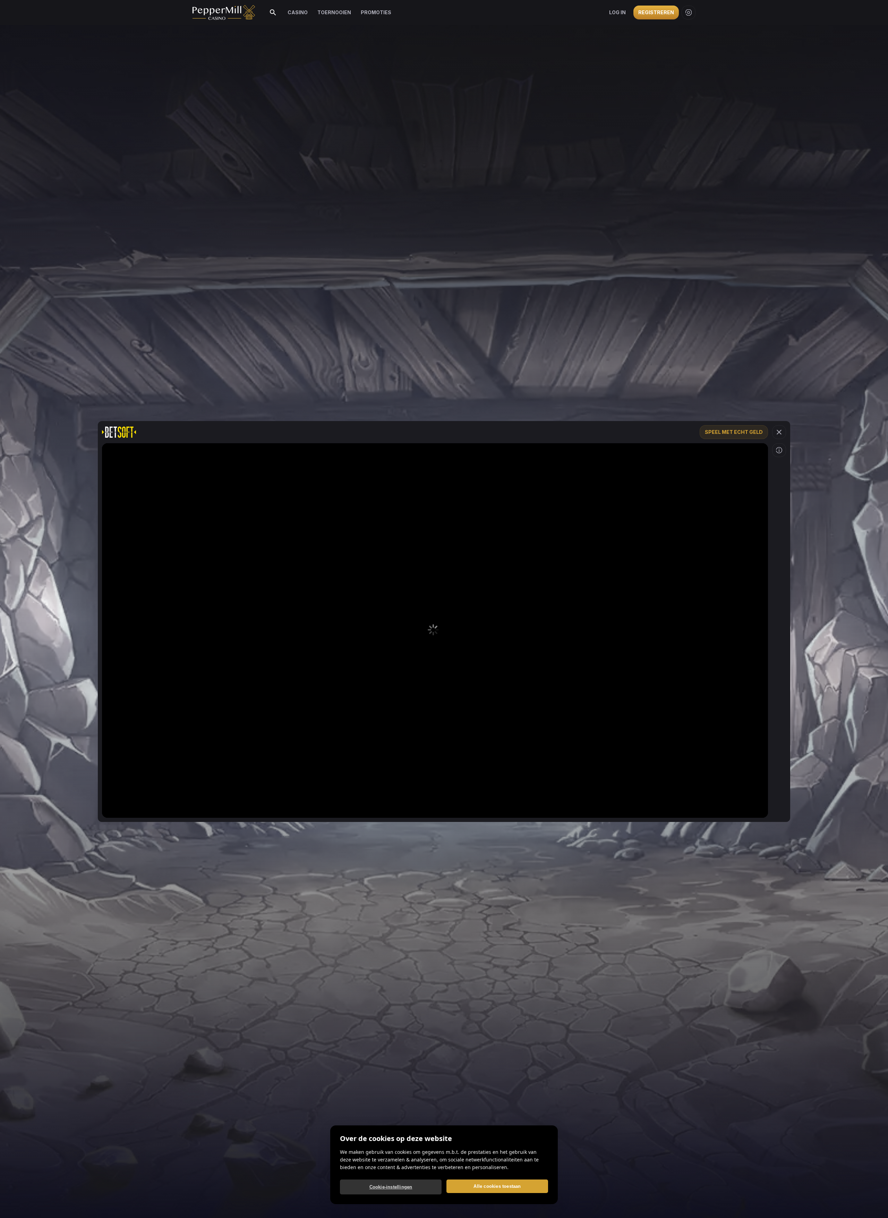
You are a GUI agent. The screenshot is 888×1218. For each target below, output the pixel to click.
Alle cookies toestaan (497, 1186)
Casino (298, 12)
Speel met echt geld (734, 432)
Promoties (376, 12)
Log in (617, 12)
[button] (779, 432)
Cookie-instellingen (390, 1187)
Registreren (656, 12)
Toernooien (334, 12)
